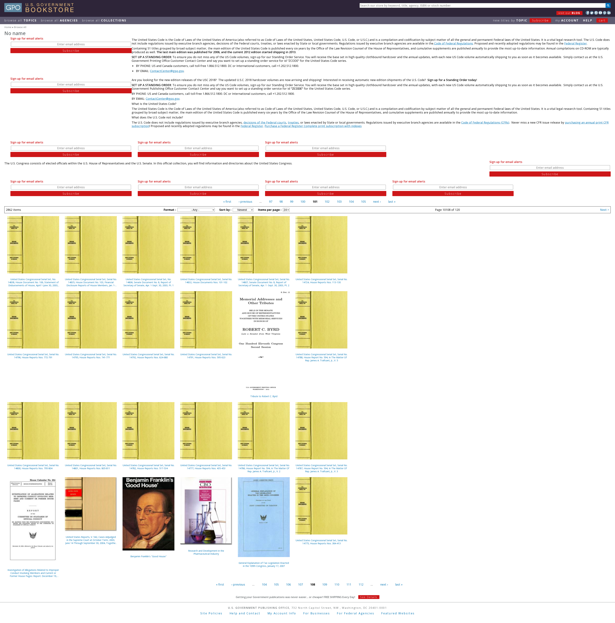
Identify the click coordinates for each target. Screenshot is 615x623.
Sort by (224, 210)
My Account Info (281, 613)
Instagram (596, 13)
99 (291, 201)
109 (324, 584)
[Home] (40, 11)
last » (391, 201)
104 (351, 201)
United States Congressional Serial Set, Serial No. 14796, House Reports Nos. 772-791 (33, 356)
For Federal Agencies (355, 613)
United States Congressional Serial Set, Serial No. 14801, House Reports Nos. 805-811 (91, 467)
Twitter (592, 13)
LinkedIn (609, 13)
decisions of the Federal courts (264, 122)
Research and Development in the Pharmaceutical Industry (206, 552)
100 (302, 201)
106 (288, 584)
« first (227, 201)
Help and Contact (245, 613)
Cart (602, 20)
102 (327, 201)
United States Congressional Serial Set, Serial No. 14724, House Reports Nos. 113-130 (321, 281)
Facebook (587, 13)
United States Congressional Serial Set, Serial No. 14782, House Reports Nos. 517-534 (148, 467)
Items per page (269, 210)
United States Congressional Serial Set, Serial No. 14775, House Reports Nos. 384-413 (321, 542)
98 (281, 201)
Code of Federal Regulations (453, 43)
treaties (293, 122)
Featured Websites (398, 613)
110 (336, 584)
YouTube (600, 13)
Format (169, 210)
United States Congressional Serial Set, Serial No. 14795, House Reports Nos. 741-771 (91, 356)
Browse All (20, 20)
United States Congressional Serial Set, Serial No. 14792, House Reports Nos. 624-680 (148, 356)
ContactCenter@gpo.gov (167, 71)
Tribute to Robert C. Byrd (263, 396)
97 (270, 201)
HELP (587, 20)
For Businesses (316, 613)
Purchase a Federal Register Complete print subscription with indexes (313, 126)
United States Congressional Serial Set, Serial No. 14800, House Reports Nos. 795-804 (33, 467)
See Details (368, 597)
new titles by (521, 20)
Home (7, 27)
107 (300, 584)
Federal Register (575, 43)
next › (377, 201)
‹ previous (245, 201)
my (567, 20)
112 (361, 584)
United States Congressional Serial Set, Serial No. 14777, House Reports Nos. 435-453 (206, 467)
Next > (604, 210)
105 (363, 201)
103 (339, 201)
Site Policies (211, 613)
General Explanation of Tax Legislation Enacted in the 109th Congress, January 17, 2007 (264, 564)
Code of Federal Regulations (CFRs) (485, 122)
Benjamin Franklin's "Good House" (148, 556)
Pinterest (605, 13)
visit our (569, 13)
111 (348, 584)
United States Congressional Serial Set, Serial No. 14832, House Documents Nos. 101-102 (206, 281)
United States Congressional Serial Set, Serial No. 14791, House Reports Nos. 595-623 (206, 356)
